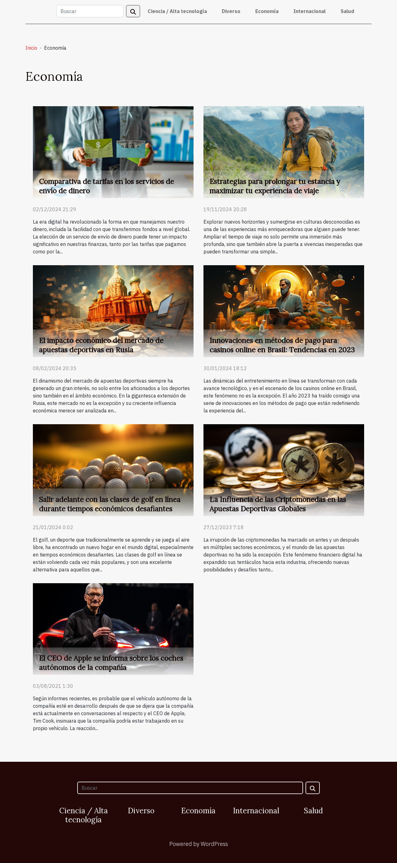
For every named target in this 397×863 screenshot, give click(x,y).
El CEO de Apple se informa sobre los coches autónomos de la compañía (111, 662)
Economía (267, 11)
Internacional (309, 11)
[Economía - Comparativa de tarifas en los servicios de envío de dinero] (113, 151)
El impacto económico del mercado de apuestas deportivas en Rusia (101, 345)
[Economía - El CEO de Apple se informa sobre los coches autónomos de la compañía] (113, 628)
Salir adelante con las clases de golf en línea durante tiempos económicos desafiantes (110, 504)
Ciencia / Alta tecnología (177, 11)
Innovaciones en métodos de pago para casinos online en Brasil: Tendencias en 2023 (282, 345)
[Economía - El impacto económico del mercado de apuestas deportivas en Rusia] (113, 310)
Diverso (231, 11)
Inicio (31, 48)
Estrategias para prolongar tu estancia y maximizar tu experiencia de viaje (275, 186)
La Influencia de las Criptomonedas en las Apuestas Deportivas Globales (278, 504)
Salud (347, 11)
